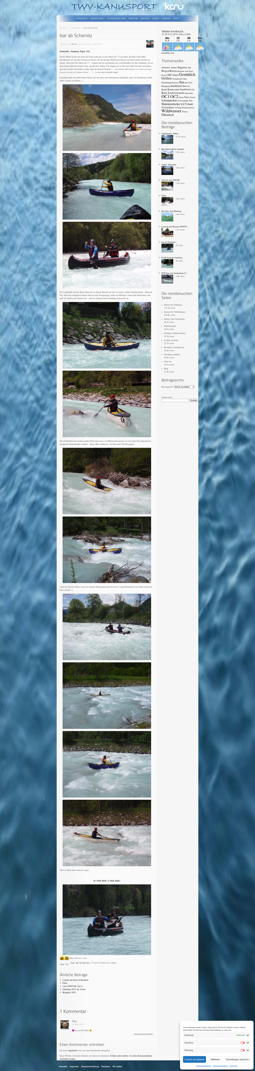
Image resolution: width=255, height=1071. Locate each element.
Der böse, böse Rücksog (171, 211)
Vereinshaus (167, 107)
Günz (185, 78)
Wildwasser (171, 110)
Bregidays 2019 (69, 992)
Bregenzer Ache (183, 71)
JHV (188, 86)
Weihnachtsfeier (188, 107)
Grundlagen (97, 18)
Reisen (155, 18)
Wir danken (117, 1066)
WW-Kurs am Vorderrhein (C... (174, 273)
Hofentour (175, 82)
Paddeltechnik (170, 326)
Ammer (174, 67)
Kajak (164, 89)
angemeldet (72, 1050)
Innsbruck (176, 86)
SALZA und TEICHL (170, 180)
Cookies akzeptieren (194, 1059)
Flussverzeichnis (117, 18)
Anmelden (63, 1066)
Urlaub (189, 104)
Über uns (133, 18)
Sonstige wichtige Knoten (174, 333)
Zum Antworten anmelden (144, 1034)
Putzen (181, 97)
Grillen (166, 78)
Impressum (233, 1065)
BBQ (189, 68)
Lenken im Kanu (171, 340)
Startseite (82, 18)
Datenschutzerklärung (203, 1065)
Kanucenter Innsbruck (179, 89)
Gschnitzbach (177, 79)
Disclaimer (105, 1066)
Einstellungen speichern (237, 1059)
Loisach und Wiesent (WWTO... (175, 226)
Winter (185, 111)
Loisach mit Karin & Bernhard (75, 980)
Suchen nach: (167, 397)
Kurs (164, 93)
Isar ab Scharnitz (168, 242)
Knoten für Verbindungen (174, 311)
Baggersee (182, 67)
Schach (192, 97)
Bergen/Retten (169, 71)
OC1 (165, 96)
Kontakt (145, 18)
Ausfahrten (76, 27)
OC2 (174, 96)
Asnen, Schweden (168, 164)
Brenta (163, 75)
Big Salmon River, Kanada (172, 149)
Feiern (175, 75)
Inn (181, 81)
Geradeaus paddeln (172, 354)
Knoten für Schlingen (173, 304)
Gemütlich (187, 74)
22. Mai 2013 (77, 1024)
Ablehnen (215, 1059)
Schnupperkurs (169, 100)
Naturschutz (188, 93)
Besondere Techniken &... (175, 347)
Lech (171, 93)
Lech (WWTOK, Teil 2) (73, 986)
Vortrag (178, 107)
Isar (185, 86)
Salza (186, 97)
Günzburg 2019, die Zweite (74, 989)
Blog (176, 18)
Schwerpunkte (183, 100)
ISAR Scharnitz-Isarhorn (171, 257)
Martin (74, 44)
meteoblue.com (167, 52)
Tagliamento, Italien (169, 133)
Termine (166, 18)
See (190, 100)
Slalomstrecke (170, 104)
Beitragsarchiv (167, 386)
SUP (182, 104)
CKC (169, 75)
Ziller (65, 983)
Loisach (179, 93)
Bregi (191, 71)
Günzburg (166, 82)
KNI (192, 89)
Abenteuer (165, 67)
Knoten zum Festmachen (174, 319)
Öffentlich (167, 115)
